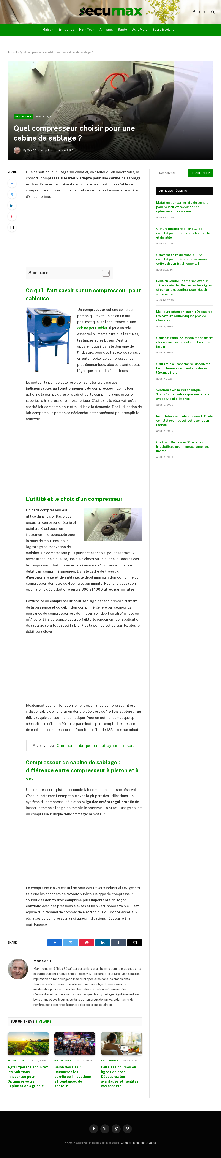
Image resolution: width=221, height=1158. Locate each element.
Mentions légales (144, 1142)
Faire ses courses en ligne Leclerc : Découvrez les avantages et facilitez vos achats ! (120, 1076)
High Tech (86, 29)
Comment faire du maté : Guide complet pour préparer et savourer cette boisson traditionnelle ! (181, 259)
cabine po (85, 328)
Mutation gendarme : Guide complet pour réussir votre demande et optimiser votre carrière (183, 207)
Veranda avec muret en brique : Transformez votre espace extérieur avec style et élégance (183, 394)
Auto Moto (139, 29)
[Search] (212, 12)
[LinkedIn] (12, 205)
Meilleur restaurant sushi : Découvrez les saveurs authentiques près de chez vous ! (184, 316)
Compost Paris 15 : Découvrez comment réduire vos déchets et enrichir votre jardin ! (184, 342)
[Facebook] (12, 183)
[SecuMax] (110, 11)
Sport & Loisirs (163, 29)
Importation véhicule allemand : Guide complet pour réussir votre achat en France (184, 420)
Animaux (106, 29)
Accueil (12, 52)
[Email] (12, 227)
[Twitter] (12, 194)
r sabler (101, 328)
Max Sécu (42, 961)
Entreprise (66, 29)
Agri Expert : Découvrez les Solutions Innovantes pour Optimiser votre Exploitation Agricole (28, 1076)
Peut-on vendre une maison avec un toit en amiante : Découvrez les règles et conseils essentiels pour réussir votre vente (184, 287)
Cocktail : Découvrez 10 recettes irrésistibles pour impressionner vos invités (183, 447)
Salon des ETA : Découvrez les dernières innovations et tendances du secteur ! (72, 1076)
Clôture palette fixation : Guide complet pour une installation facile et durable (183, 233)
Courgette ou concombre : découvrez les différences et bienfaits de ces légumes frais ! (183, 368)
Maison (48, 29)
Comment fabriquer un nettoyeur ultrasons (96, 745)
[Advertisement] (93, 235)
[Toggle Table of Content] (104, 273)
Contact (126, 1142)
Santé (122, 29)
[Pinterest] (12, 216)
